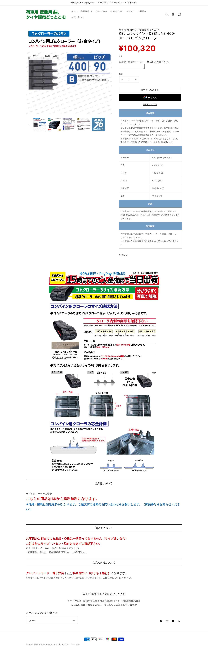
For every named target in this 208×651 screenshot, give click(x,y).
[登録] (74, 620)
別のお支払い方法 (150, 104)
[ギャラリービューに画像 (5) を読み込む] (98, 124)
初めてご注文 (95, 604)
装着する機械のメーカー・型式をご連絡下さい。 (145, 61)
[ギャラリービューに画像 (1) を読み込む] (39, 124)
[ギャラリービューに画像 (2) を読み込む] (54, 124)
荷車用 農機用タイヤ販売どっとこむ (47, 644)
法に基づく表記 (112, 604)
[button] (86, 11)
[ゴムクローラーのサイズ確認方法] (104, 300)
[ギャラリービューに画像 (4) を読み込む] (83, 124)
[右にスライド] (109, 124)
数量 (121, 74)
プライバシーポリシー (72, 644)
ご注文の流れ (78, 604)
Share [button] (124, 255)
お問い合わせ (130, 604)
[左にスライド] (29, 124)
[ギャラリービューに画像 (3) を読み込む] (69, 124)
